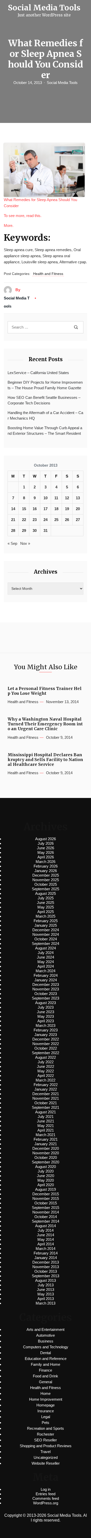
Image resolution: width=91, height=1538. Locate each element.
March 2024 (45, 971)
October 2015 (45, 1203)
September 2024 (45, 943)
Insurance (45, 1411)
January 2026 (45, 871)
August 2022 (45, 1057)
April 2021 (45, 1130)
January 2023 (45, 1034)
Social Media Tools (62, 82)
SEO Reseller (45, 1440)
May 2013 (45, 1294)
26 (67, 519)
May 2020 (45, 1180)
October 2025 (45, 884)
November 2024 (45, 934)
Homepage (45, 1405)
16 (35, 509)
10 (45, 498)
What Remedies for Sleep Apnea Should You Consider (40, 203)
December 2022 (45, 1039)
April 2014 (45, 1244)
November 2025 (45, 880)
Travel (45, 1451)
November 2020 (45, 1153)
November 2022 (45, 1044)
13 (78, 498)
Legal (45, 1417)
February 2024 (46, 975)
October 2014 (45, 1217)
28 (13, 530)
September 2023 (45, 998)
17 (45, 509)
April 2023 (45, 1021)
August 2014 (45, 1226)
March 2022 (45, 1080)
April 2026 (45, 857)
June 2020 (45, 1176)
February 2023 (46, 1030)
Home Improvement (45, 1399)
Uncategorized (46, 1457)
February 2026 (46, 866)
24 (45, 519)
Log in (46, 1489)
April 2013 (45, 1298)
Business (45, 1341)
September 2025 (45, 889)
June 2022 (45, 1066)
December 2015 (45, 1194)
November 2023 (45, 989)
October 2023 (45, 993)
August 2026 (45, 839)
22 (24, 519)
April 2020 (45, 1185)
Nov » (25, 543)
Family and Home (45, 1364)
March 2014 (45, 1248)
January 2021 (45, 1144)
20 (78, 509)
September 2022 (45, 1053)
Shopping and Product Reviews (46, 1446)
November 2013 (45, 1267)
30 (35, 530)
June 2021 (45, 1121)
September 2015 (45, 1207)
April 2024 (45, 966)
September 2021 (45, 1107)
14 (13, 509)
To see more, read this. (22, 215)
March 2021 (45, 1135)
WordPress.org (45, 1503)
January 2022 (45, 1089)
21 (13, 519)
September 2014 (45, 1221)
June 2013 (45, 1289)
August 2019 (45, 1189)
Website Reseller (46, 1463)
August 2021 (45, 1112)
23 (35, 519)
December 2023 (45, 984)
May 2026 (45, 852)
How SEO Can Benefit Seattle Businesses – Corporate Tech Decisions (44, 400)
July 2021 (46, 1116)
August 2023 (45, 1003)
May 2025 (45, 907)
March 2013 (45, 1303)
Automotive (45, 1335)
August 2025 (45, 893)
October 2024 (45, 939)
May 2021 (45, 1125)
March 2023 (45, 1025)
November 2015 (45, 1198)
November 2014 (45, 1212)
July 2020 (46, 1171)
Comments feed (45, 1498)
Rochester (45, 1434)
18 (56, 509)
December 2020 (45, 1148)
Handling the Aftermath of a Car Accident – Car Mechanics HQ (45, 415)
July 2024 (46, 952)
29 (24, 530)
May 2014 (45, 1239)
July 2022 (46, 1062)
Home (45, 1393)
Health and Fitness (48, 274)
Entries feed (45, 1494)
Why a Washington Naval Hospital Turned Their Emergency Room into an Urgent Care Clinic (45, 724)
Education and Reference (45, 1358)
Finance (45, 1370)
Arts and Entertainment (45, 1329)
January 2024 (45, 980)
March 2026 (45, 861)
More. (8, 225)
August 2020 (45, 1166)
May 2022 (45, 1071)
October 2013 (45, 1271)
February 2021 (46, 1139)
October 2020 (45, 1157)
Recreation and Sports (45, 1428)
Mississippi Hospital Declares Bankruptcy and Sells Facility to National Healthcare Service (45, 759)
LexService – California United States (38, 373)
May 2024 (45, 962)
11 (56, 498)
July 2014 (46, 1230)
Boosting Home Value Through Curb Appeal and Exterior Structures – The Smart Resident (45, 431)
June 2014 (45, 1235)
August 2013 (45, 1280)
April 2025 (45, 911)
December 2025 (45, 875)
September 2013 (45, 1276)
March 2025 (45, 916)
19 (67, 509)
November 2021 (45, 1098)
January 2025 (45, 925)
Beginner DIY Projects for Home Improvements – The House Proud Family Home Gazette (45, 385)
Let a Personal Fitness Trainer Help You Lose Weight (45, 691)
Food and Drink (45, 1376)
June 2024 (45, 957)
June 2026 (45, 848)
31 (45, 530)
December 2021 (45, 1094)
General (45, 1382)
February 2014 (46, 1253)
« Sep (12, 543)
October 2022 (45, 1048)
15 (24, 509)
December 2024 (45, 930)
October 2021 (45, 1103)
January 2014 (45, 1257)
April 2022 (45, 1075)
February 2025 (46, 921)
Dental (45, 1353)
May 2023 (45, 1016)
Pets (45, 1422)
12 (67, 498)
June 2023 (45, 1012)
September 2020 (45, 1162)
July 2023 (46, 1007)
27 (78, 519)
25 (56, 519)
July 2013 (46, 1285)
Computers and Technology (45, 1347)
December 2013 (45, 1262)
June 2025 (45, 902)
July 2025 (46, 898)
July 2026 (46, 843)
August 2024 (45, 948)
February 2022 (46, 1084)
